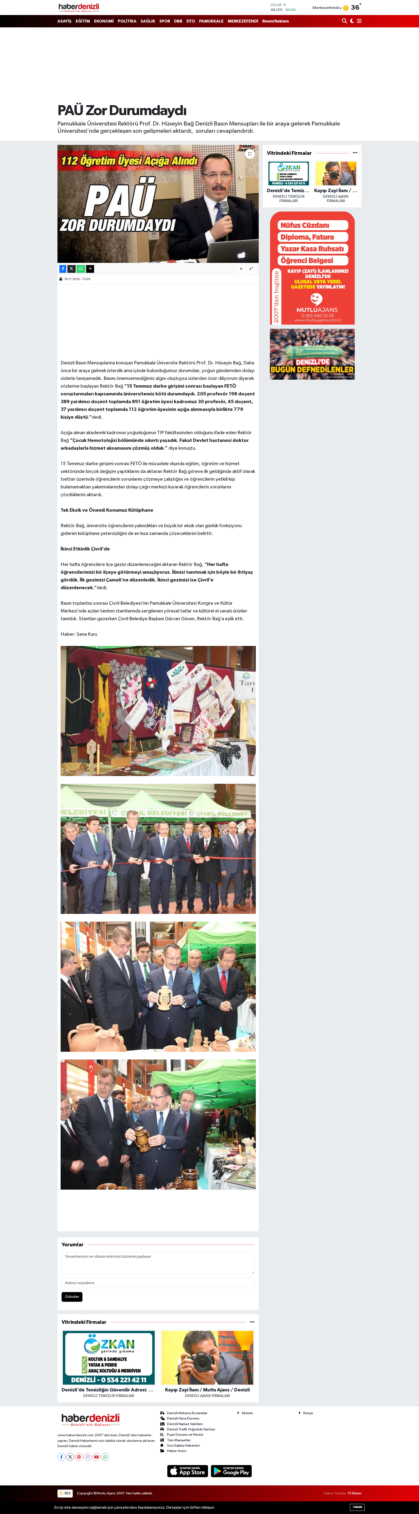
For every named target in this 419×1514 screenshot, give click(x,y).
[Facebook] (61, 1457)
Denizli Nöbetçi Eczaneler (187, 1413)
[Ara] (345, 21)
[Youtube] (96, 1457)
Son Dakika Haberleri (183, 1445)
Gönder (72, 1297)
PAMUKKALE (211, 21)
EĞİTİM (83, 21)
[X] (70, 1457)
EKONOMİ (104, 21)
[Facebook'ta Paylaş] (62, 269)
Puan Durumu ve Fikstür (185, 1434)
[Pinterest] (79, 1457)
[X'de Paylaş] (71, 269)
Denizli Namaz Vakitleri (185, 1424)
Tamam (357, 1507)
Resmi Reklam (275, 21)
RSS (67, 1493)
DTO (190, 21)
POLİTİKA (127, 21)
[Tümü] (252, 1322)
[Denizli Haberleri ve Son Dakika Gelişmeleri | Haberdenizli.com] (78, 7)
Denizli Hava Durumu (183, 1418)
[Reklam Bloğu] (312, 268)
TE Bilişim (354, 1493)
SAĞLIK (148, 21)
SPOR (164, 21)
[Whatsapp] (105, 1457)
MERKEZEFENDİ (243, 21)
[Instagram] (88, 1457)
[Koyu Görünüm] (351, 21)
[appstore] (188, 1471)
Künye (308, 1413)
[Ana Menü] (358, 21)
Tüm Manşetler (179, 1440)
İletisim (247, 1413)
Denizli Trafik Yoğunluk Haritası (191, 1429)
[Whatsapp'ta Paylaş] (81, 269)
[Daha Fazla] (90, 269)
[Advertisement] (209, 65)
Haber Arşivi (176, 1451)
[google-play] (231, 1471)
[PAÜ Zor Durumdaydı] (158, 204)
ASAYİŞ (64, 21)
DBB (178, 21)
